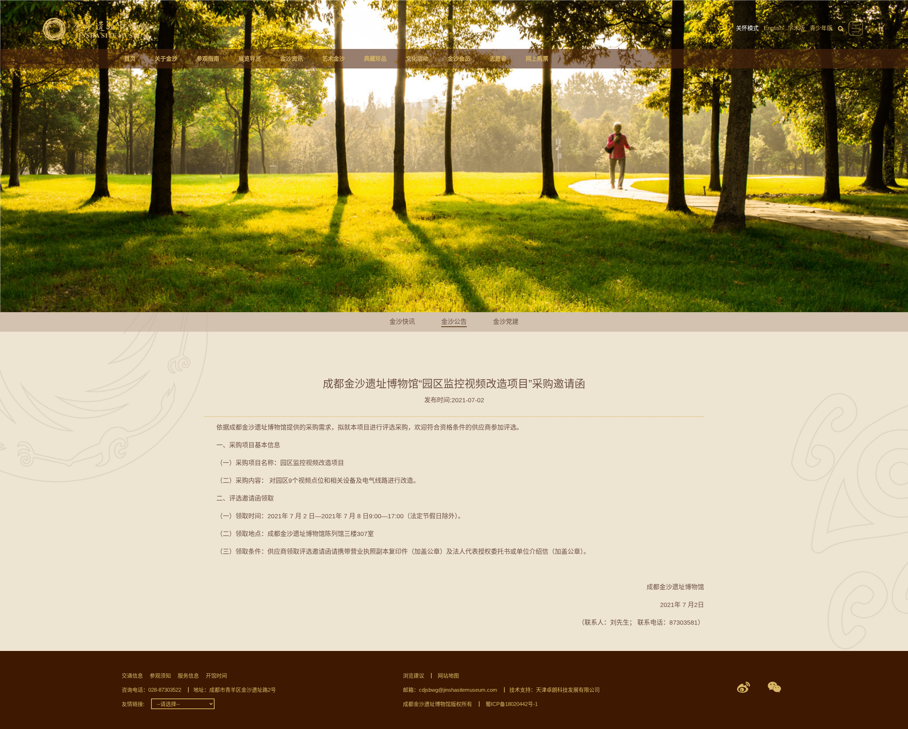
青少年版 (821, 28)
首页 (129, 59)
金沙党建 (506, 321)
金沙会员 (459, 59)
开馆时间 (216, 676)
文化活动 (417, 59)
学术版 (796, 28)
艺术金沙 (333, 59)
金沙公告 (454, 321)
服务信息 (188, 676)
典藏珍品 (375, 59)
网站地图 (448, 676)
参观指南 (207, 59)
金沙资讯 (291, 59)
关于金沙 (166, 59)
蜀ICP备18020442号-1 (512, 704)
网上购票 (537, 59)
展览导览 (249, 59)
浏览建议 (413, 676)
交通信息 (132, 676)
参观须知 (160, 676)
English (773, 28)
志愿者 (497, 59)
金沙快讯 (402, 321)
